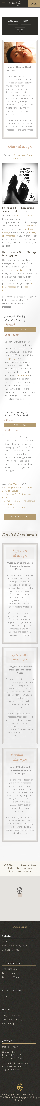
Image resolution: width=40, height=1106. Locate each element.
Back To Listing (20, 516)
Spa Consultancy (10, 949)
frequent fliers (22, 375)
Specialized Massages (20, 657)
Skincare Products (11, 996)
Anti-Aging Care (20, 30)
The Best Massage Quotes (16, 507)
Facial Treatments (13, 21)
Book (34, 4)
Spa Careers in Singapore (14, 945)
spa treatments (29, 225)
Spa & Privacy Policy (12, 1019)
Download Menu (10, 977)
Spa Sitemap (8, 1023)
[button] (20, 892)
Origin (5, 941)
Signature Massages (20, 553)
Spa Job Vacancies (11, 1015)
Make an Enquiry (10, 1046)
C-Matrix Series (26, 21)
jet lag (12, 358)
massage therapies (25, 215)
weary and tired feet (19, 270)
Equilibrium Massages (20, 757)
